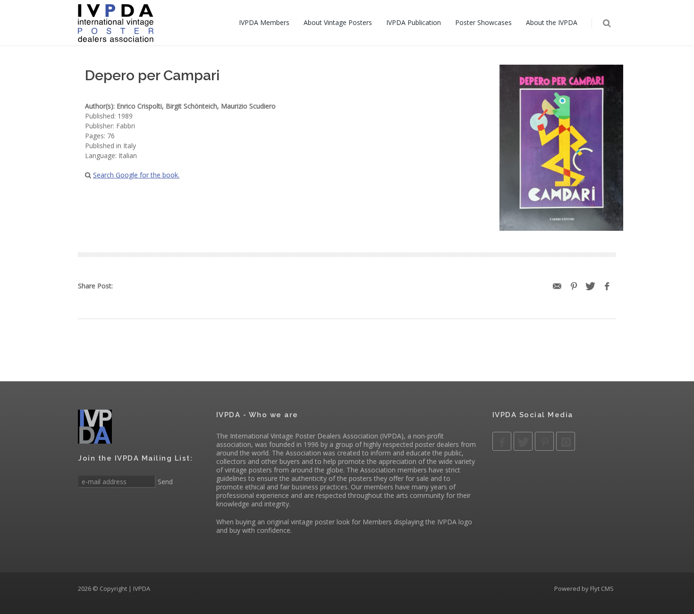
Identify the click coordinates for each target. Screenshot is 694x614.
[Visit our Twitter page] (523, 441)
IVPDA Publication (413, 22)
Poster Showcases (483, 22)
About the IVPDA (551, 22)
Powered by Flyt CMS (584, 588)
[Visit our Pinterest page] (544, 441)
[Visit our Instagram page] (565, 441)
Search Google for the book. (136, 174)
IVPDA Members (264, 22)
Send (164, 481)
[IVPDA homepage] (115, 22)
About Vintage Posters (338, 22)
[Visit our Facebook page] (501, 441)
